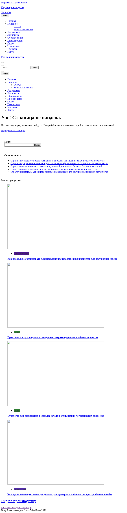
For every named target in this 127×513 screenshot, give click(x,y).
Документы (13, 32)
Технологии (13, 46)
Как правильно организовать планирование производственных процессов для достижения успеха (62, 259)
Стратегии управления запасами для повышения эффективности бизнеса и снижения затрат (59, 163)
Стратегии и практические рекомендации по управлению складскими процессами (54, 169)
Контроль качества (23, 29)
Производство (14, 40)
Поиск (7, 141)
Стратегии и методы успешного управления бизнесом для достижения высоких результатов (59, 171)
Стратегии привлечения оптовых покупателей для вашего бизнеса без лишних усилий (57, 166)
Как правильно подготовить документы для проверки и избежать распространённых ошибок (59, 494)
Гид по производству (12, 7)
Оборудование (15, 37)
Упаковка (12, 49)
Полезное (12, 23)
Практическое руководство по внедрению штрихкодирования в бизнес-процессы (52, 337)
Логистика (13, 35)
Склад (10, 43)
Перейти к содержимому (14, 2)
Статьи (17, 26)
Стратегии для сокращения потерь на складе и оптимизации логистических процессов (55, 415)
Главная (11, 21)
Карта (10, 51)
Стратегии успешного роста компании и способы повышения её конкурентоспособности (58, 160)
